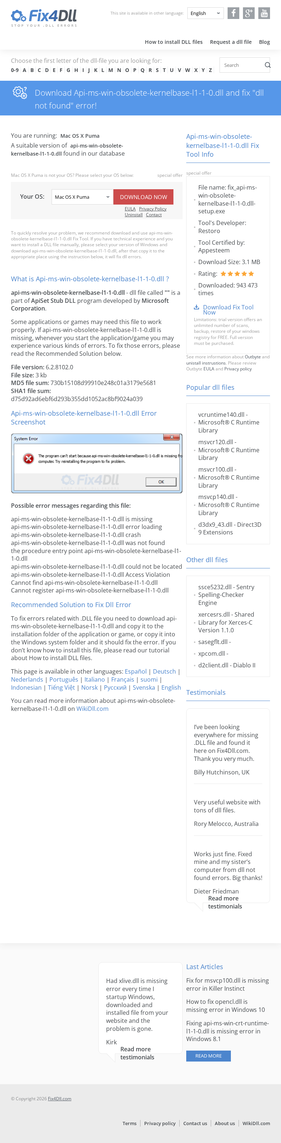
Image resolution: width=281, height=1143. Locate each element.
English (171, 687)
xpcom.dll (211, 653)
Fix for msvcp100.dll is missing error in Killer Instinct (227, 984)
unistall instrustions (206, 363)
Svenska (144, 687)
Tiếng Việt (61, 687)
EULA (130, 209)
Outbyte (253, 357)
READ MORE (208, 1055)
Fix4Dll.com (59, 1099)
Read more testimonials (225, 902)
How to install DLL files (174, 41)
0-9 (15, 69)
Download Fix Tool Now (228, 310)
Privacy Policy (152, 209)
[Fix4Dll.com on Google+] (249, 13)
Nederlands (27, 679)
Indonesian (26, 687)
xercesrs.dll (214, 614)
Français (122, 679)
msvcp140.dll (216, 497)
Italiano (95, 679)
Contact (154, 215)
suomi (149, 679)
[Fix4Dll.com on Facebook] (233, 13)
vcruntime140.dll (221, 415)
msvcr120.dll (215, 442)
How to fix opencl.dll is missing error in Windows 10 (225, 1006)
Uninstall (134, 215)
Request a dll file (231, 41)
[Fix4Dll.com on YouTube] (264, 13)
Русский (115, 687)
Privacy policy (238, 369)
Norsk (89, 687)
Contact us (195, 1123)
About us (225, 1123)
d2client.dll (213, 665)
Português (63, 679)
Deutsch (164, 671)
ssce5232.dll (215, 587)
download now (143, 197)
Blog (264, 41)
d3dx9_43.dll (215, 525)
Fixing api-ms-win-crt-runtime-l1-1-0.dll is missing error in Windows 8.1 (227, 1031)
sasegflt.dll (213, 642)
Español (136, 671)
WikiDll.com (92, 709)
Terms (129, 1123)
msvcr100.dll (215, 469)
